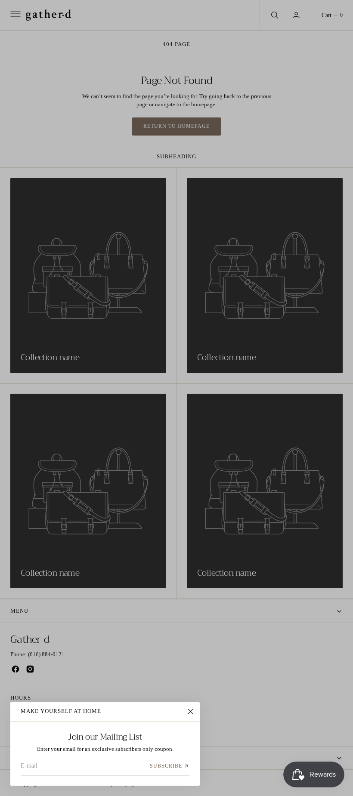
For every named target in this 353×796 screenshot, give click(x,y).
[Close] (190, 711)
